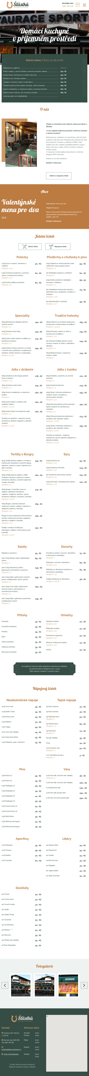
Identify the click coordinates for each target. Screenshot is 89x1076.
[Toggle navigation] (84, 5)
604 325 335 (8, 1040)
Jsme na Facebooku (11, 1054)
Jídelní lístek (33, 247)
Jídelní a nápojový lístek (58, 176)
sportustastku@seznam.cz (11, 1049)
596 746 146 (67, 6)
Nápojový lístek (60, 247)
